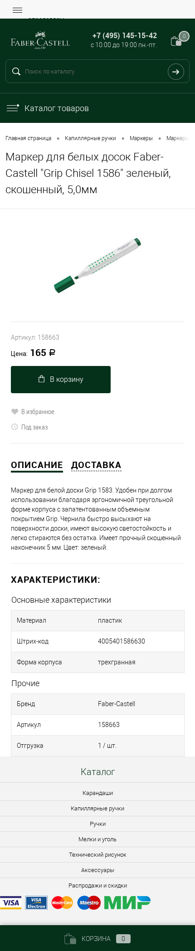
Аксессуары (97, 870)
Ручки (98, 823)
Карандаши (98, 793)
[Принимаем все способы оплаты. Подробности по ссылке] (97, 904)
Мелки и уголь (97, 839)
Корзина (103, 938)
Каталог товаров (56, 108)
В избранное (37, 411)
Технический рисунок (98, 854)
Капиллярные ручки (97, 808)
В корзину (66, 379)
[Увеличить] (97, 265)
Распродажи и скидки (97, 885)
